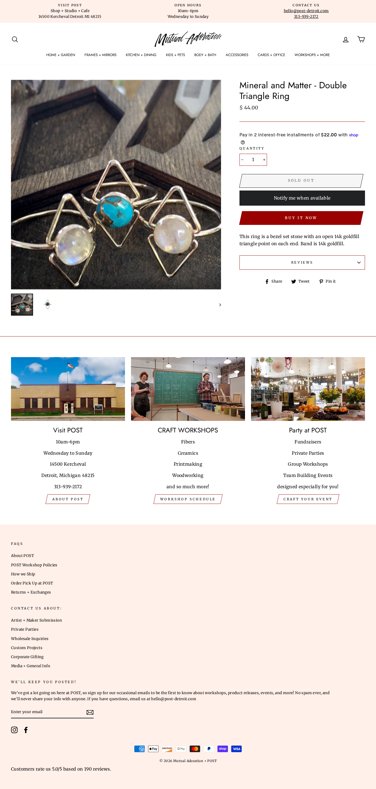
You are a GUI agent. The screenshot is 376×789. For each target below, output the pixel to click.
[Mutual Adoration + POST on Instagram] (14, 730)
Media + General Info (30, 666)
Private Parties (25, 629)
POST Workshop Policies (34, 565)
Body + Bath (205, 54)
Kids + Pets (175, 54)
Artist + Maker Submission (36, 620)
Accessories (237, 54)
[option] (70, 11)
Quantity (252, 148)
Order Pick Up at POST (32, 583)
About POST (22, 555)
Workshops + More (312, 54)
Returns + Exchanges (31, 592)
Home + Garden (60, 54)
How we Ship (23, 574)
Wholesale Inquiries (30, 638)
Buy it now (301, 218)
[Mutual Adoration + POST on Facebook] (26, 730)
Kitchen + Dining (141, 54)
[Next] (217, 305)
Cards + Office (271, 54)
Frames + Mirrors (100, 54)
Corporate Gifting (27, 657)
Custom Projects (26, 647)
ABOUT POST (67, 499)
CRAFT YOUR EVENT (308, 499)
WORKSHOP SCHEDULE (188, 499)
